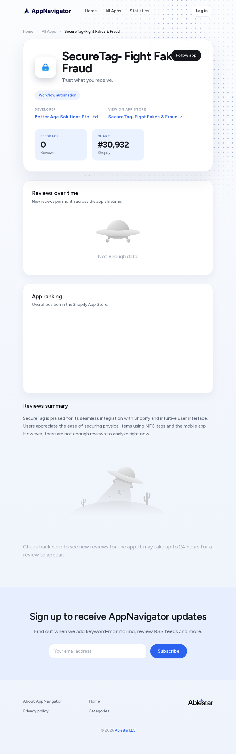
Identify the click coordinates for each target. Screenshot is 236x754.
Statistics (139, 10)
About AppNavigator (42, 701)
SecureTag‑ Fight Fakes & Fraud (143, 116)
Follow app (186, 55)
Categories (99, 711)
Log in (202, 10)
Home (91, 10)
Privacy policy (36, 711)
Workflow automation (57, 95)
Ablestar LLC (125, 730)
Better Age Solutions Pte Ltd (66, 116)
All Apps (113, 10)
